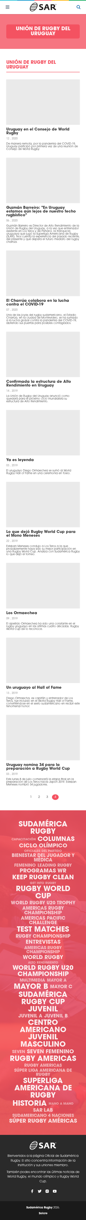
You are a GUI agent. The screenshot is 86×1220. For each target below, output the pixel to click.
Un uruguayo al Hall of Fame (34, 688)
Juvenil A (30, 1016)
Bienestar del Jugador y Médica (43, 858)
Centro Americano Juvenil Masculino (43, 1033)
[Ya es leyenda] (43, 432)
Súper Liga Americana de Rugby (43, 1073)
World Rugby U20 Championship (43, 971)
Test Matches (43, 930)
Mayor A (57, 980)
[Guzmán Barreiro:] (43, 180)
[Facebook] (32, 1191)
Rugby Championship (43, 936)
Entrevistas (43, 942)
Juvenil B (56, 1016)
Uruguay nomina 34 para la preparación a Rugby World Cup (38, 767)
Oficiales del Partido (43, 851)
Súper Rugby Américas (43, 1121)
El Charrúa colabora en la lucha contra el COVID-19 (37, 303)
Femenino (25, 866)
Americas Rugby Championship (43, 911)
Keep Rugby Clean (43, 878)
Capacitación (23, 839)
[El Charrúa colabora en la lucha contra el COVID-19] (43, 273)
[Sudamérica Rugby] (43, 7)
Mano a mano (61, 1103)
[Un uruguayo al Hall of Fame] (43, 660)
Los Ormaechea (21, 613)
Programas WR (43, 871)
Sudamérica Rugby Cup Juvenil (43, 1002)
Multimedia (32, 980)
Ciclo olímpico (43, 846)
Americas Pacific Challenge (43, 920)
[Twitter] (40, 1191)
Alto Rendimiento (43, 962)
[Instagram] (47, 1191)
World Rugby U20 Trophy (43, 903)
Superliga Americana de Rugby (43, 1088)
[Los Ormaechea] (43, 585)
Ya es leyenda (20, 460)
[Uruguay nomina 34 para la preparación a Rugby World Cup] (43, 737)
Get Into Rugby (43, 883)
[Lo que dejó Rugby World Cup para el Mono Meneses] (43, 504)
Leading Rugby (55, 866)
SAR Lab (43, 1110)
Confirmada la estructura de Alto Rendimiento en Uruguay (38, 384)
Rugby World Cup (43, 893)
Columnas (56, 839)
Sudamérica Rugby (43, 828)
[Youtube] (55, 1191)
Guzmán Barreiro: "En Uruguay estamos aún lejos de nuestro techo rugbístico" (41, 211)
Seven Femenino (50, 1052)
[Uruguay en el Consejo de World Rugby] (43, 102)
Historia (30, 1104)
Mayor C (61, 987)
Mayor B (31, 987)
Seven (18, 1052)
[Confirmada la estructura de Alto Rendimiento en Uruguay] (43, 354)
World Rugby (43, 957)
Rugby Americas (43, 1059)
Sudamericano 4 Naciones (43, 1116)
